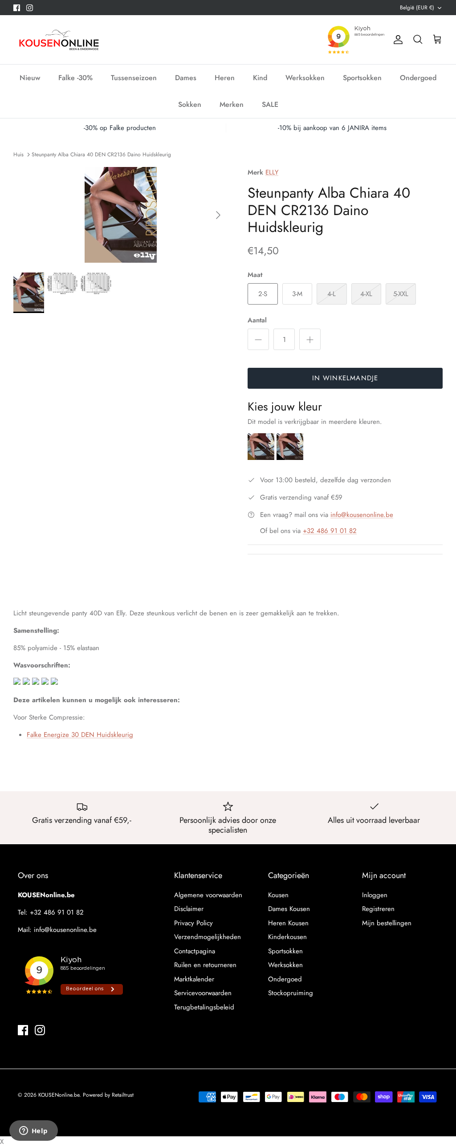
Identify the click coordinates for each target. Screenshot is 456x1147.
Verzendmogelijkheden (207, 937)
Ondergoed (418, 78)
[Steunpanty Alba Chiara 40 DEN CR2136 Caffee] (262, 458)
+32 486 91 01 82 (330, 531)
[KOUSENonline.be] (57, 39)
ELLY (271, 172)
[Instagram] (29, 7)
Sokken (189, 104)
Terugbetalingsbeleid (204, 1007)
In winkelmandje (345, 378)
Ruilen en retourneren (205, 965)
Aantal (257, 320)
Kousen (278, 895)
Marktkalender (194, 979)
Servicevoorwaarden (203, 993)
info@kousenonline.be (361, 515)
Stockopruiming (290, 993)
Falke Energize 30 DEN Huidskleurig (80, 735)
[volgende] (218, 215)
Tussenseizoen (134, 78)
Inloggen (374, 895)
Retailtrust (123, 1095)
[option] (120, 215)
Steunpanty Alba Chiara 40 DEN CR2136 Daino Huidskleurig (101, 154)
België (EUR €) (417, 8)
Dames (185, 78)
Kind (260, 78)
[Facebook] (16, 7)
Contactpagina (194, 951)
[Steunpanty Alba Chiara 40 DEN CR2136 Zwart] (290, 458)
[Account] (396, 39)
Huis (18, 154)
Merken (232, 104)
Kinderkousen (287, 937)
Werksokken (305, 78)
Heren (225, 78)
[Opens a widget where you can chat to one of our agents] (33, 1131)
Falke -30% (75, 78)
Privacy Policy (193, 923)
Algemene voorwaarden (208, 895)
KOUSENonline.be (58, 1095)
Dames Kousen (289, 909)
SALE (270, 104)
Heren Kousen (288, 923)
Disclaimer (189, 909)
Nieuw (30, 78)
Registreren (378, 909)
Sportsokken (362, 78)
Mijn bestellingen (386, 923)
